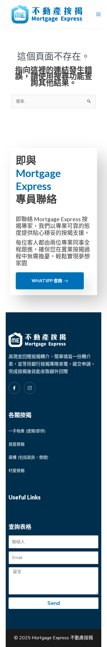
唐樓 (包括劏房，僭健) (28, 457)
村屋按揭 (17, 470)
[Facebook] (14, 388)
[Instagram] (29, 388)
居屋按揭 (17, 444)
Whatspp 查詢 (47, 280)
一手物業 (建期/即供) (27, 431)
